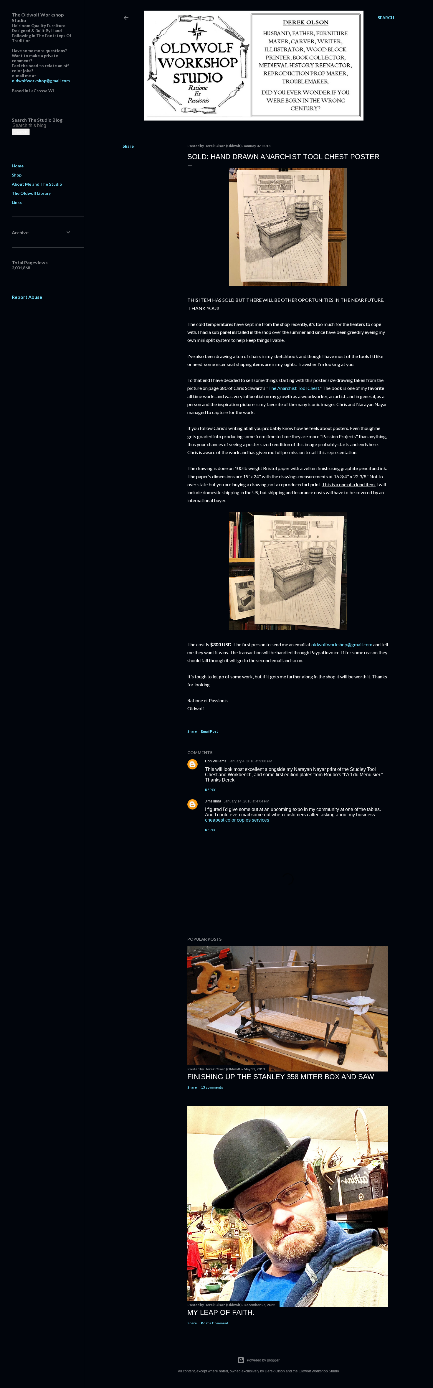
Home (18, 165)
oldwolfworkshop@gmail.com (341, 644)
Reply (210, 789)
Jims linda (213, 801)
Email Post (209, 731)
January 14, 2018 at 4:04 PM (246, 801)
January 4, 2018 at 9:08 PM (250, 761)
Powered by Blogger (263, 1360)
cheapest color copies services (237, 819)
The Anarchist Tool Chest (293, 388)
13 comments (212, 1087)
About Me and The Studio (37, 184)
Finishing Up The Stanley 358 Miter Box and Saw (280, 1077)
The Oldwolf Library (31, 193)
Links (17, 202)
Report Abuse (27, 297)
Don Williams (215, 761)
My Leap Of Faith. (220, 1312)
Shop (17, 174)
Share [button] (128, 146)
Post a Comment (214, 1323)
